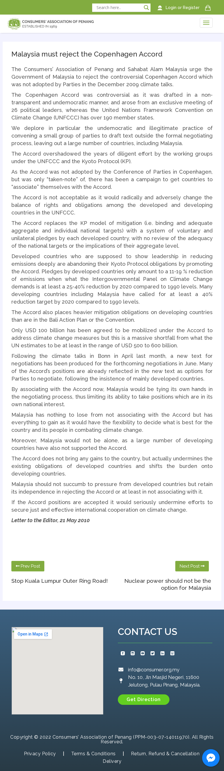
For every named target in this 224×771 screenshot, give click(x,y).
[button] (143, 699)
